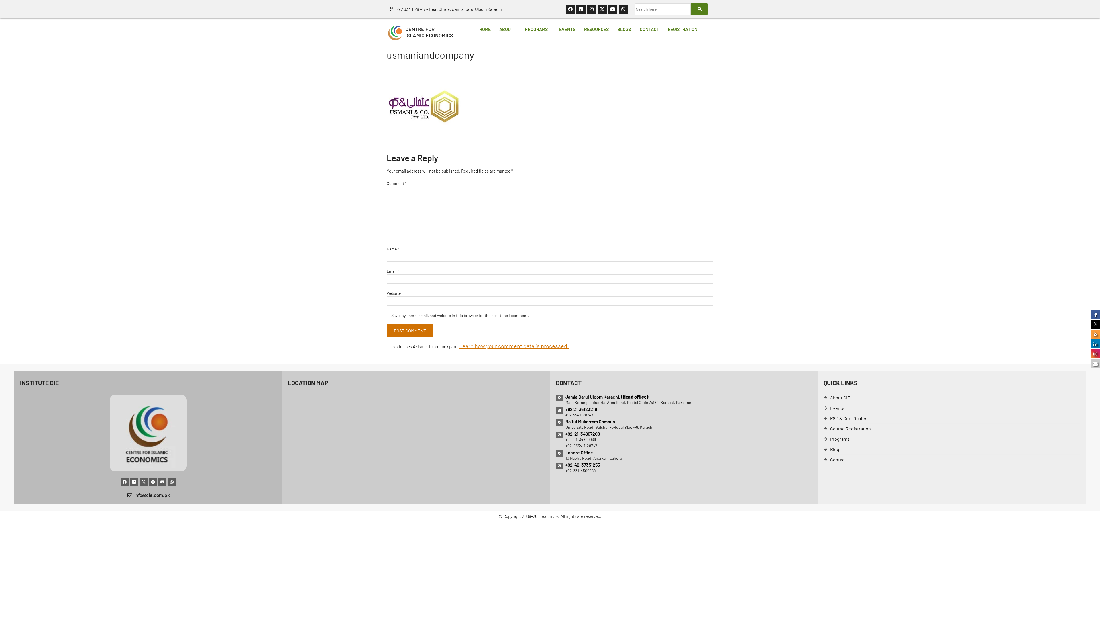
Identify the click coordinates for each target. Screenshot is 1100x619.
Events (567, 29)
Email (393, 271)
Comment (397, 183)
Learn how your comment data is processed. (514, 345)
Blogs (624, 29)
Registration (683, 29)
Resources (596, 29)
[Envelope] (162, 482)
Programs (536, 29)
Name (393, 248)
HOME (485, 29)
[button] (507, 29)
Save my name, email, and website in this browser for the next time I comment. (460, 315)
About (506, 29)
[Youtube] (612, 9)
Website (394, 293)
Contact (649, 29)
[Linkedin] (581, 9)
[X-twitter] (602, 9)
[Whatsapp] (623, 9)
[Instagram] (591, 9)
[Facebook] (570, 9)
